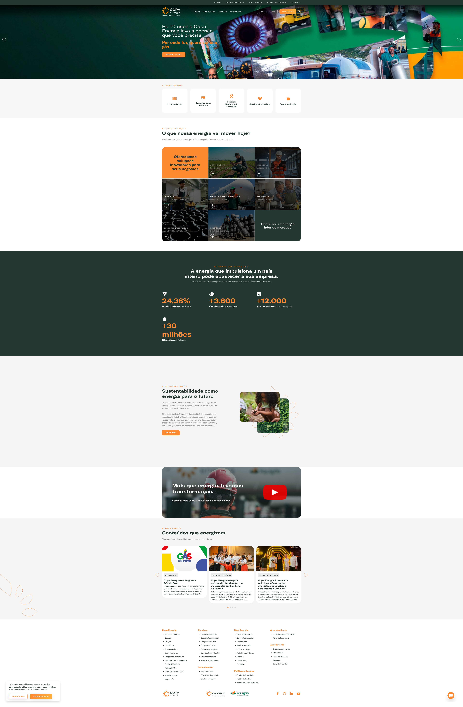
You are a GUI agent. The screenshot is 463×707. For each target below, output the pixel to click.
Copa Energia (209, 11)
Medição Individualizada (209, 660)
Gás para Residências (209, 634)
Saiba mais (171, 432)
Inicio (197, 11)
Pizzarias (240, 657)
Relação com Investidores (174, 657)
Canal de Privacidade (280, 664)
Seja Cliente (288, 11)
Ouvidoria (276, 660)
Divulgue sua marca (208, 679)
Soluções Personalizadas (210, 653)
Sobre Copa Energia (172, 634)
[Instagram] (284, 693)
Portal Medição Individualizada (284, 634)
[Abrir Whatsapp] (450, 696)
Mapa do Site (170, 679)
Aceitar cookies (41, 696)
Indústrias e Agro (243, 649)
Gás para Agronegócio (209, 649)
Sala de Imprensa (171, 653)
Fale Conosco (278, 653)
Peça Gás (217, 2)
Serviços (223, 11)
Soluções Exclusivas (208, 657)
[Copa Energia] (171, 693)
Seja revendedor (255, 2)
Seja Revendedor (207, 671)
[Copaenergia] (171, 11)
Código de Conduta (172, 664)
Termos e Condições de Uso (247, 683)
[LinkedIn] (291, 693)
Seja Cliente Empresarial (210, 675)
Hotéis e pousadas (244, 645)
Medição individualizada (276, 2)
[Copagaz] (215, 693)
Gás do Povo (241, 660)
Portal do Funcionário (281, 638)
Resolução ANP (170, 668)
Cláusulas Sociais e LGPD (174, 672)
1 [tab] (228, 607)
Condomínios (242, 642)
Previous (4, 39)
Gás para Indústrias (208, 645)
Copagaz (168, 638)
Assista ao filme (174, 55)
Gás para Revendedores (210, 638)
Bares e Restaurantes (245, 638)
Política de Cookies (244, 679)
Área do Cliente (267, 11)
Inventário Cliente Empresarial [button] (176, 660)
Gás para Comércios (208, 642)
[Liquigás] (240, 693)
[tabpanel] (231, 39)
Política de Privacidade (245, 675)
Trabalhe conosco (171, 675)
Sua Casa (240, 664)
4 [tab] (235, 607)
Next (459, 39)
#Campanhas (295, 2)
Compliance (169, 645)
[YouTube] (298, 693)
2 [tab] (230, 607)
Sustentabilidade (171, 649)
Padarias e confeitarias (245, 653)
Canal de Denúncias (280, 656)
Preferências (18, 696)
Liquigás (168, 642)
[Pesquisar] (299, 11)
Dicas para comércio (244, 634)
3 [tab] (233, 607)
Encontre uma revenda (235, 2)
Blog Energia (236, 11)
